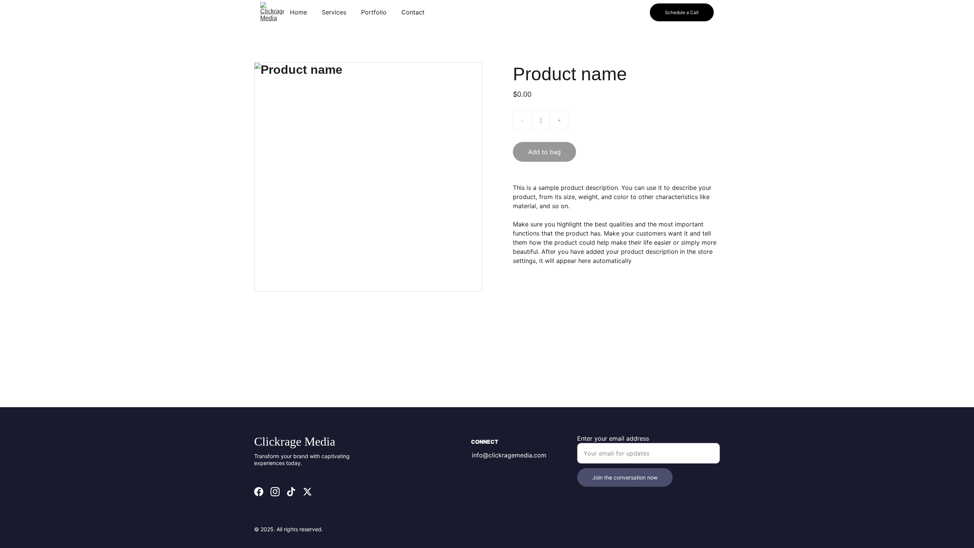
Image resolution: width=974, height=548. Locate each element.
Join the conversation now (624, 477)
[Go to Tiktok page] (291, 491)
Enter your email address (613, 438)
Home (298, 12)
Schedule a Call (682, 12)
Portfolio (374, 12)
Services (334, 12)
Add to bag (544, 152)
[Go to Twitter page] (307, 491)
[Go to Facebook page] (258, 491)
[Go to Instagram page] (275, 491)
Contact (413, 12)
